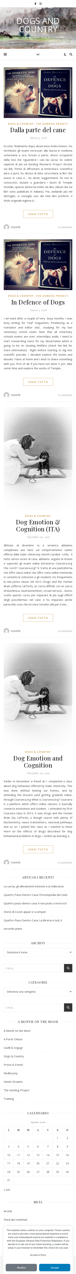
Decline (21, 1267)
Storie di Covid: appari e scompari (25, 912)
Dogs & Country (21, 123)
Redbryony (11, 1073)
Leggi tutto (38, 214)
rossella (15, 227)
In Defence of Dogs (38, 302)
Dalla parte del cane (38, 130)
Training (9, 1098)
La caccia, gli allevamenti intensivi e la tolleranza (34, 886)
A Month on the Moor (17, 1030)
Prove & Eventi (13, 1064)
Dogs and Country (38, 25)
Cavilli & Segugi (13, 1047)
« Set (7, 1189)
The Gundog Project (52, 123)
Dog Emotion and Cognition (38, 761)
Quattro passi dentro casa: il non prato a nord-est (35, 903)
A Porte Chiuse (13, 1039)
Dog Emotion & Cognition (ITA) (38, 525)
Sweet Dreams (13, 1081)
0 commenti (65, 227)
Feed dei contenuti (15, 1219)
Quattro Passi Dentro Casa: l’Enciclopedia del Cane (36, 895)
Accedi (8, 1211)
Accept (55, 1267)
